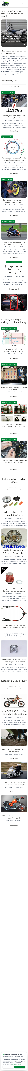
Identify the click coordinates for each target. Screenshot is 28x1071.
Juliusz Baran (9, 465)
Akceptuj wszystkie (20, 1067)
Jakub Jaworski (6, 41)
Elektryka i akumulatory (14, 262)
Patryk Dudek (8, 120)
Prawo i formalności (8, 93)
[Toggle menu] (25, 3)
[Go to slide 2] (23, 44)
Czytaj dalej (14, 289)
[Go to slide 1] (21, 44)
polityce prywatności (16, 1064)
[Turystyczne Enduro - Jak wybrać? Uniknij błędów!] (14, 33)
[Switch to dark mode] (22, 3)
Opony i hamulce (7, 137)
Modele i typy (8, 33)
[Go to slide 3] (24, 44)
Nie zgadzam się (8, 1067)
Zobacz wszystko (14, 86)
